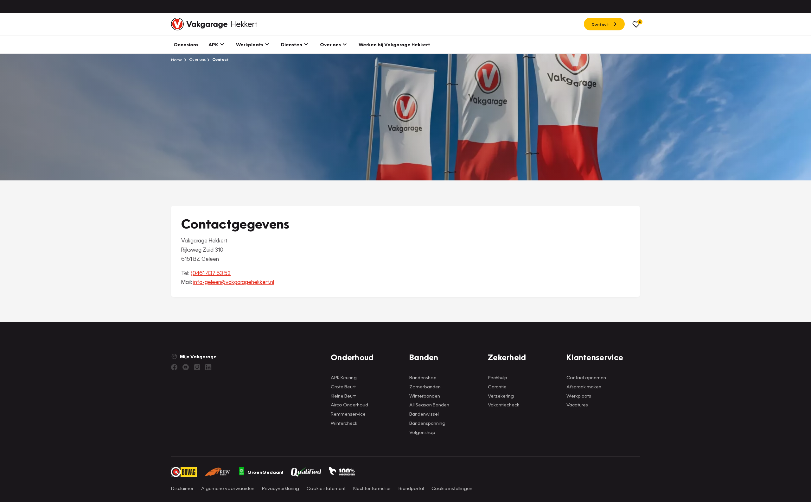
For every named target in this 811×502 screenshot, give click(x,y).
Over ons (197, 59)
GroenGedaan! (265, 472)
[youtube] (185, 367)
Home (176, 59)
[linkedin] (208, 367)
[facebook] (174, 367)
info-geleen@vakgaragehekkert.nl (233, 282)
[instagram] (197, 367)
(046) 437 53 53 (211, 273)
